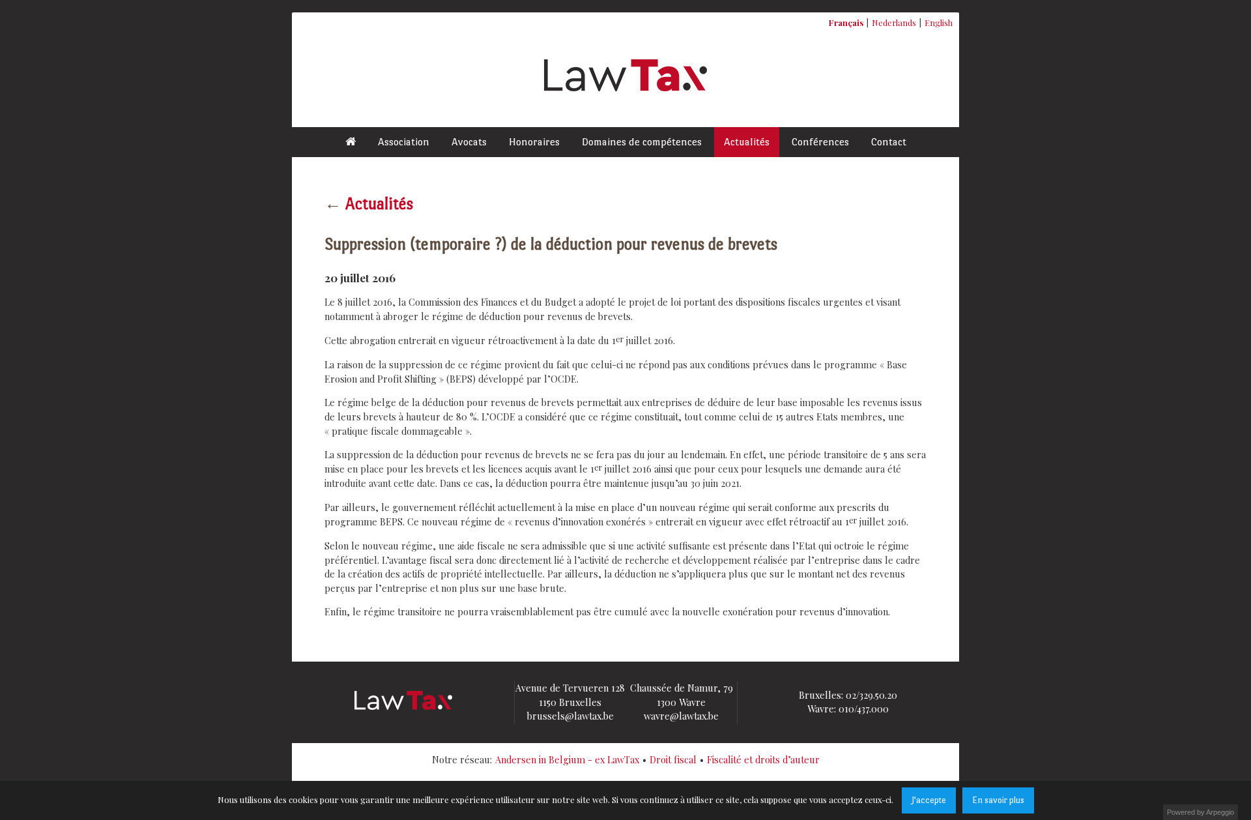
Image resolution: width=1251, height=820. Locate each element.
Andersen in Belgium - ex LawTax (567, 759)
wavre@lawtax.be (681, 715)
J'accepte (929, 800)
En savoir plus (998, 800)
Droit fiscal (673, 759)
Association (403, 142)
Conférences (820, 142)
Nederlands (894, 22)
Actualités (746, 142)
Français (846, 22)
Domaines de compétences (642, 142)
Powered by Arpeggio (1200, 812)
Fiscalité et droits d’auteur (763, 759)
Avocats (469, 142)
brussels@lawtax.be (570, 715)
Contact (888, 142)
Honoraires (534, 142)
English (939, 22)
